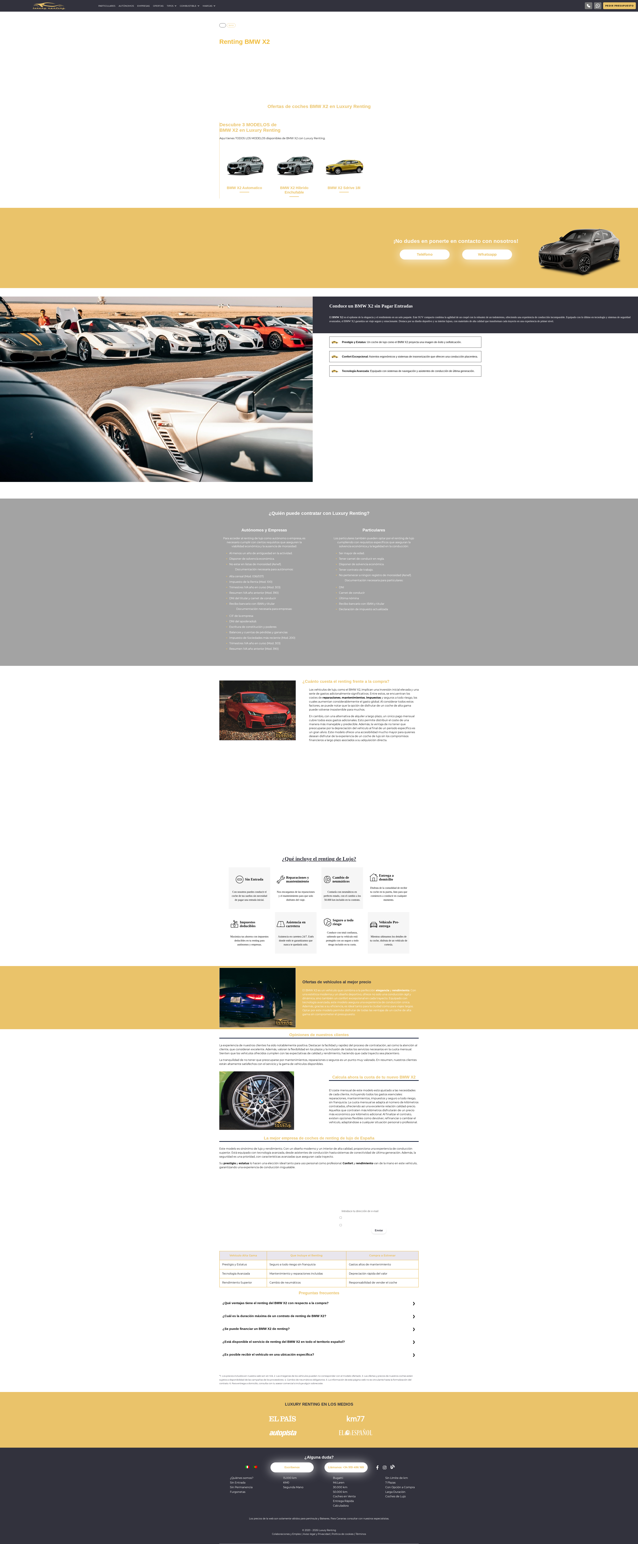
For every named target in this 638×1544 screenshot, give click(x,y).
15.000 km (290, 1478)
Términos (361, 1534)
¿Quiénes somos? (241, 1478)
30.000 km (340, 1487)
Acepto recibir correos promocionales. (363, 1225)
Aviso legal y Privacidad (316, 1534)
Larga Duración (395, 1491)
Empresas (143, 5)
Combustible (188, 5)
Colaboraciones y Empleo (286, 1534)
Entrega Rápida (343, 1501)
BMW (231, 25)
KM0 (286, 1482)
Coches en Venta (344, 1496)
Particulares (106, 5)
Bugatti (338, 1478)
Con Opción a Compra (400, 1487)
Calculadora (341, 1505)
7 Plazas (390, 1482)
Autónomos (126, 5)
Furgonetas (237, 1491)
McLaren (338, 1482)
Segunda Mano (293, 1487)
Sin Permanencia (241, 1487)
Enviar (379, 1230)
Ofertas (158, 5)
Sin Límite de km (396, 1478)
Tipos (170, 5)
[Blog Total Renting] (393, 1467)
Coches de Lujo (395, 1496)
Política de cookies (343, 1534)
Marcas (207, 5)
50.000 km (340, 1491)
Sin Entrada (237, 1482)
